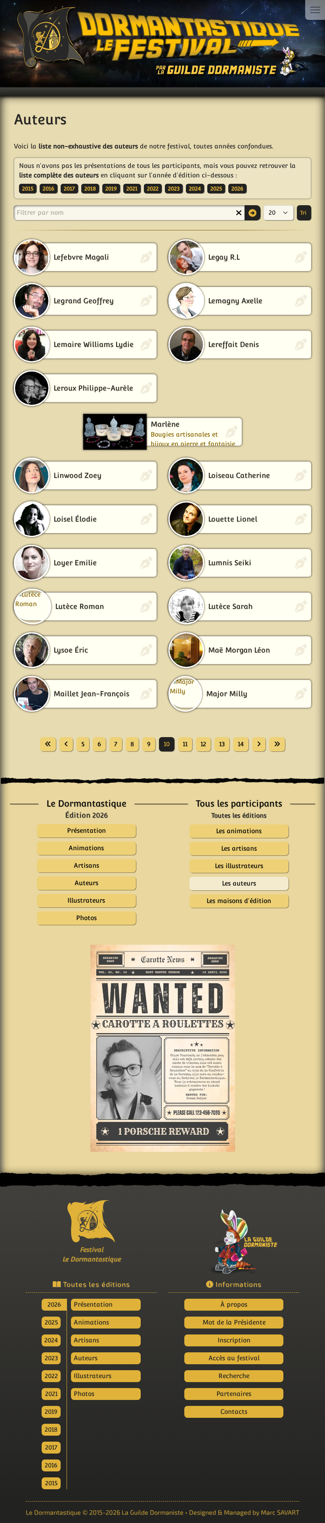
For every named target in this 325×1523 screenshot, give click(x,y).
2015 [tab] (51, 1483)
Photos (84, 1394)
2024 (195, 188)
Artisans (86, 1340)
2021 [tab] (51, 1394)
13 (222, 744)
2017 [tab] (51, 1447)
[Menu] (315, 10)
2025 (216, 188)
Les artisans (239, 848)
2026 (237, 188)
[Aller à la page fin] (277, 744)
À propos (233, 1304)
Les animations (239, 831)
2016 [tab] (51, 1465)
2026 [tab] (54, 1304)
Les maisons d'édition (238, 901)
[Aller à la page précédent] (66, 744)
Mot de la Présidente (234, 1322)
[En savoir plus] (233, 1236)
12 (203, 744)
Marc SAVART (280, 1512)
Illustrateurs (92, 1376)
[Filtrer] (252, 212)
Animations (91, 1322)
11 (185, 744)
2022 (153, 188)
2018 (90, 188)
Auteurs (86, 1358)
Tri (304, 213)
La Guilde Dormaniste (153, 1512)
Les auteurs (239, 883)
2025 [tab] (51, 1322)
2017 (69, 188)
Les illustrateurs (239, 866)
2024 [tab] (51, 1340)
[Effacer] (239, 212)
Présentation (93, 1304)
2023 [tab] (51, 1358)
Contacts (233, 1411)
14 (241, 744)
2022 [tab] (51, 1376)
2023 (174, 188)
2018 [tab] (51, 1429)
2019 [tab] (51, 1411)
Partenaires (233, 1394)
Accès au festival (234, 1358)
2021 (132, 188)
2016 (48, 188)
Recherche (233, 1376)
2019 (111, 188)
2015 (27, 188)
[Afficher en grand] (162, 1048)
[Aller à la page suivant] (259, 744)
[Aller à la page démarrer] (48, 744)
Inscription (234, 1340)
